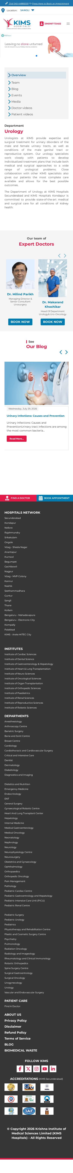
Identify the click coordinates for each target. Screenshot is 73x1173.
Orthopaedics (12, 871)
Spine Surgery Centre (16, 968)
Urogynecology (13, 982)
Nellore (8, 527)
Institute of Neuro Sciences (19, 673)
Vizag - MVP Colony (15, 576)
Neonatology (11, 837)
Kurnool (9, 556)
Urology (9, 987)
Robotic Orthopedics (16, 963)
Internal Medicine (14, 823)
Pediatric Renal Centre (17, 905)
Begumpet (10, 561)
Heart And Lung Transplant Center (23, 813)
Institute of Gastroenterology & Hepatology (28, 664)
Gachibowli (10, 566)
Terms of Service (17, 1038)
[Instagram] (36, 1068)
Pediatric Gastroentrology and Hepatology (28, 895)
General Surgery (13, 803)
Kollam (8, 610)
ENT (6, 798)
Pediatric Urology (14, 919)
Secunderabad (12, 518)
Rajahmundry (12, 532)
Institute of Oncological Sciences (22, 678)
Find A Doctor (12, 1006)
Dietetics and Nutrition (17, 784)
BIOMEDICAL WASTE (20, 1050)
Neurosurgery (12, 857)
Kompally (9, 624)
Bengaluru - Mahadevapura (19, 615)
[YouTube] (44, 1068)
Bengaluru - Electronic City (19, 620)
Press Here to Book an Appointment (50, 3)
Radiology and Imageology (19, 953)
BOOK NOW (20, 322)
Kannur (8, 581)
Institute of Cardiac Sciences (20, 654)
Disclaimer (12, 1026)
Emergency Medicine (16, 789)
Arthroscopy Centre (15, 726)
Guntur (8, 595)
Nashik (8, 586)
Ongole (8, 542)
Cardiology (10, 745)
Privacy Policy (15, 1020)
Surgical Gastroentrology (18, 973)
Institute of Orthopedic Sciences (22, 688)
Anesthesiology (13, 721)
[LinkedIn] (53, 1068)
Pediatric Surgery (14, 914)
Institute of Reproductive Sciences (23, 702)
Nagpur (8, 571)
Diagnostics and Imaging (18, 774)
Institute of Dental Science (19, 659)
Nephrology (11, 842)
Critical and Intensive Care (19, 755)
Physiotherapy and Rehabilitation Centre (27, 929)
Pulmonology (12, 944)
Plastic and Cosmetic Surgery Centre (25, 934)
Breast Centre (12, 740)
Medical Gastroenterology (19, 827)
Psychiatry (10, 939)
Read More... (17, 438)
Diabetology (11, 770)
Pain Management (14, 881)
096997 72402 (53, 23)
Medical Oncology (14, 832)
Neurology (10, 847)
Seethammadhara (14, 590)
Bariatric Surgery (13, 731)
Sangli (7, 600)
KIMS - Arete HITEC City (17, 634)
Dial (19, 3)
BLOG (8, 1044)
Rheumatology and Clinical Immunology (27, 958)
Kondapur (10, 522)
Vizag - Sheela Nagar (15, 547)
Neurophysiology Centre (18, 852)
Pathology (10, 886)
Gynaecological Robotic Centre (21, 808)
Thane (7, 605)
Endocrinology (12, 793)
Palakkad (9, 629)
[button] (27, 10)
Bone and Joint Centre (17, 736)
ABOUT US (12, 1014)
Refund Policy (15, 1032)
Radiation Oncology (15, 948)
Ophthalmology (13, 866)
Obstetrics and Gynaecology (20, 861)
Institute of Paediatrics (17, 693)
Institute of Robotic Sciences (20, 707)
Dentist (8, 760)
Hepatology (11, 818)
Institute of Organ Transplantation (23, 683)
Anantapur (10, 552)
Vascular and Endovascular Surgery (24, 992)
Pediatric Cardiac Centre (18, 891)
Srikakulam (10, 537)
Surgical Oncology (14, 977)
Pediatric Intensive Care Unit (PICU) (24, 900)
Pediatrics (10, 924)
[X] (28, 1068)
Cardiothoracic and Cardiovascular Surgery (28, 750)
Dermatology (12, 765)
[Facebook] (20, 1068)
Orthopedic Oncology (16, 876)
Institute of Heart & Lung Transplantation (27, 668)
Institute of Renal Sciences (19, 698)
